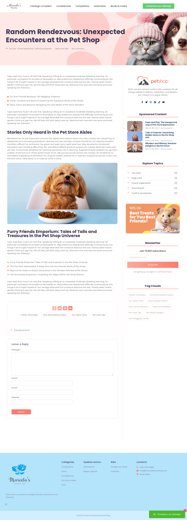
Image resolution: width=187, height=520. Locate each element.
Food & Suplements (25, 49)
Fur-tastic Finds (79, 315)
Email (14, 388)
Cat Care (12, 49)
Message (15, 350)
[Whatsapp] (6, 504)
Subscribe (153, 264)
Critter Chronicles (29, 315)
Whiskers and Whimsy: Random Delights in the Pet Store (160, 144)
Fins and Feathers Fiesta (54, 315)
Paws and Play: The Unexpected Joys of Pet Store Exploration (161, 123)
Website (15, 397)
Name (14, 378)
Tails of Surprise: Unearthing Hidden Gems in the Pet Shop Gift (159, 135)
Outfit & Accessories (43, 49)
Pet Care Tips (99, 315)
